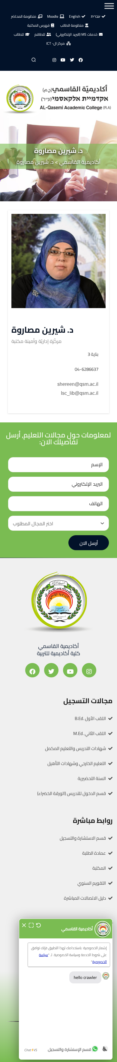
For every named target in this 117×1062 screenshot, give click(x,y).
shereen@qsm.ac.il (77, 384)
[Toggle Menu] (109, 6)
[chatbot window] (65, 989)
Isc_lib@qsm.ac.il (79, 393)
